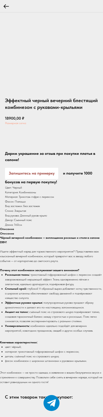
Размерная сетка (15, 123)
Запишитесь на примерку (31, 173)
